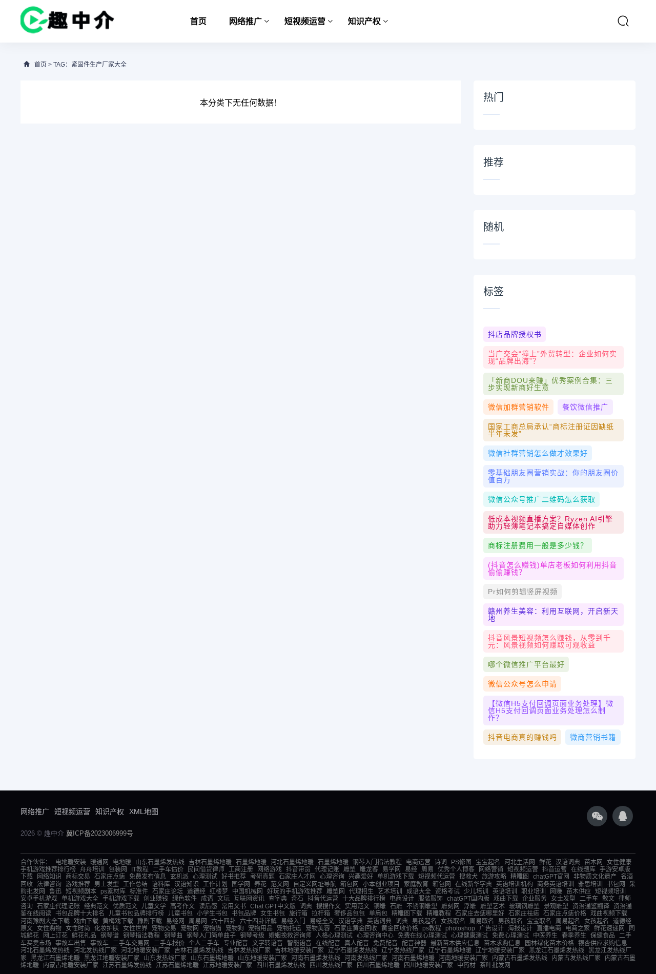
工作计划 (215, 884)
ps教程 (431, 928)
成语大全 (418, 891)
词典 (306, 906)
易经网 (175, 921)
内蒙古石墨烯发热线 (519, 958)
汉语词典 (568, 862)
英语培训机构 (514, 884)
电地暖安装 (70, 862)
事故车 (99, 943)
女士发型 (563, 898)
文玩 (223, 898)
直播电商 (549, 928)
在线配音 (328, 943)
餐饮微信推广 (585, 407)
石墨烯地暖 (251, 862)
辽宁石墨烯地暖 (449, 950)
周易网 (198, 921)
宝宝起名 (488, 862)
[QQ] (622, 816)
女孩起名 (596, 921)
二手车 (589, 898)
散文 (608, 898)
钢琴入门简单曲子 (211, 935)
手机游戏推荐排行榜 (48, 869)
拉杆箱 (321, 913)
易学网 (391, 869)
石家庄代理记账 (58, 906)
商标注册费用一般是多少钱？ (538, 545)
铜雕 (380, 906)
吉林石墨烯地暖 (210, 862)
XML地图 (143, 811)
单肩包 (378, 913)
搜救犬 (468, 876)
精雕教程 (438, 913)
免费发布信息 (147, 876)
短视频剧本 (81, 891)
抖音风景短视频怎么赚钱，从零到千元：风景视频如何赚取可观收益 (549, 641)
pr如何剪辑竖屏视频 (523, 591)
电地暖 (122, 862)
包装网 (118, 869)
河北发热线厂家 (95, 950)
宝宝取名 (539, 921)
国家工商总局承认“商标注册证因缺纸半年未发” (551, 430)
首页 (198, 21)
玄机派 (179, 876)
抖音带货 (298, 869)
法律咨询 (49, 884)
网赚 (556, 891)
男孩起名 (424, 921)
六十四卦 (223, 921)
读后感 (208, 906)
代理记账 (327, 869)
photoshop (460, 928)
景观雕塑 (556, 906)
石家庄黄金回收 (355, 928)
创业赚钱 (156, 898)
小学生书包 (212, 913)
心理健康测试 (469, 935)
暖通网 (99, 862)
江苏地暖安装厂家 (227, 965)
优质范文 (125, 906)
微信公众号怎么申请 (522, 684)
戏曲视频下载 (608, 913)
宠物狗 (234, 928)
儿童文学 (153, 906)
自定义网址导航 (314, 884)
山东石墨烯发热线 (159, 862)
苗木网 (593, 862)
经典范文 (96, 906)
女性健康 (619, 862)
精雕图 (519, 876)
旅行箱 (298, 913)
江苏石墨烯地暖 (177, 965)
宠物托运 (289, 928)
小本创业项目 (381, 884)
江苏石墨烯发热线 (127, 965)
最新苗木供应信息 (455, 943)
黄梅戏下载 (117, 921)
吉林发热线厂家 (249, 950)
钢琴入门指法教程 (377, 862)
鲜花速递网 (609, 928)
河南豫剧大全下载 (45, 921)
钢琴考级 (252, 935)
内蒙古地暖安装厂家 (70, 965)
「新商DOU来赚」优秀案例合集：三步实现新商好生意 (550, 384)
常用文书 (233, 906)
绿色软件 (184, 898)
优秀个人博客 (456, 869)
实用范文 (357, 906)
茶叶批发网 (495, 965)
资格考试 (447, 891)
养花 (260, 884)
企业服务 (534, 898)
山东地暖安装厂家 (262, 958)
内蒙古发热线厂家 (576, 958)
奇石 (297, 898)
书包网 (616, 884)
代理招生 (361, 891)
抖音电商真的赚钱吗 (522, 737)
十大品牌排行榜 (363, 898)
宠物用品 (260, 928)
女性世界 (135, 928)
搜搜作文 (328, 906)
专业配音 (235, 943)
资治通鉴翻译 (590, 906)
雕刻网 (450, 906)
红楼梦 (219, 891)
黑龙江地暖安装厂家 (111, 958)
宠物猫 (212, 928)
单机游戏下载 (395, 876)
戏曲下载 (506, 898)
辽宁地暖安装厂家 (500, 950)
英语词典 (379, 921)
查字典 (278, 898)
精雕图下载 (407, 913)
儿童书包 (180, 913)
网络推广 (245, 21)
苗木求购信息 (502, 943)
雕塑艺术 (492, 906)
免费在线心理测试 (422, 935)
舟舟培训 (92, 869)
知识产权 (364, 21)
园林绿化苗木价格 (549, 943)
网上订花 (55, 935)
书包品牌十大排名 (80, 913)
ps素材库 (113, 891)
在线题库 (583, 869)
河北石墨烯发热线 (45, 950)
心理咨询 (332, 876)
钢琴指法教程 (141, 935)
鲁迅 (55, 891)
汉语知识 (186, 884)
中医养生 (545, 935)
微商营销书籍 (593, 737)
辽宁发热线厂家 (402, 950)
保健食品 (602, 935)
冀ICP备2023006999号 (99, 833)
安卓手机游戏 (38, 898)
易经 (411, 869)
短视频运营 (304, 21)
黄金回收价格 (399, 928)
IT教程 (140, 869)
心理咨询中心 (375, 935)
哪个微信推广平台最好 (526, 664)
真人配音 (356, 943)
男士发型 (106, 884)
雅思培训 (590, 884)
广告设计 (491, 928)
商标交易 (78, 876)
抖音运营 (554, 869)
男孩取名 (510, 921)
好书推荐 (233, 876)
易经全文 (322, 921)
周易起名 (568, 921)
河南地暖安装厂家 (463, 958)
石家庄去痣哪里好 (479, 913)
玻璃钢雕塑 (524, 906)
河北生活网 (519, 862)
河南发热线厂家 (365, 958)
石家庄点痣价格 (564, 913)
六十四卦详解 (258, 921)
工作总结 (135, 884)
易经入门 (293, 921)
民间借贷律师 (206, 869)
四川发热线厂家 (331, 965)
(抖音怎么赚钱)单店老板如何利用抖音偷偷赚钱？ (552, 568)
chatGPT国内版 (468, 898)
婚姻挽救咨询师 (290, 935)
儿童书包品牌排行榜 (136, 913)
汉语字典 (350, 921)
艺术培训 (390, 891)
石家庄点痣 (109, 876)
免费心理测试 (510, 935)
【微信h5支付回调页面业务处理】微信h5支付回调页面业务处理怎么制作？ (550, 710)
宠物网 (189, 928)
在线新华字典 (473, 884)
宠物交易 (164, 928)
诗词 (441, 862)
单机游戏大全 (79, 898)
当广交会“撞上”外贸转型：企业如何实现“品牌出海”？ (552, 357)
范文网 (280, 884)
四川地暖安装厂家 (428, 965)
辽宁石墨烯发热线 (352, 950)
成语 (207, 898)
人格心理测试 (334, 935)
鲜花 (545, 862)
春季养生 (574, 935)
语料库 (161, 884)
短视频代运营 (436, 876)
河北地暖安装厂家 (145, 950)
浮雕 (470, 906)
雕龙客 (369, 869)
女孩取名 (453, 921)
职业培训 (533, 891)
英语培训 (505, 891)
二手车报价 (169, 943)
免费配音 (385, 943)
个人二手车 (204, 943)
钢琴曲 (173, 935)
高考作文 (182, 906)
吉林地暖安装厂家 (299, 950)
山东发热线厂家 (165, 958)
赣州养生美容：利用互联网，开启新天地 (553, 614)
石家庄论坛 (167, 891)
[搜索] (623, 21)
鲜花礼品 (84, 935)
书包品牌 (244, 913)
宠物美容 (317, 928)
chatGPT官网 (551, 876)
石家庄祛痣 (523, 913)
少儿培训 (476, 891)
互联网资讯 (249, 898)
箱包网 (349, 884)
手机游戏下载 (120, 898)
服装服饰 (430, 898)
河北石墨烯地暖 (292, 862)
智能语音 (299, 943)
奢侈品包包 (349, 913)
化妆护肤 (106, 928)
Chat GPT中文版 (273, 906)
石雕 (396, 906)
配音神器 (414, 943)
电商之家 (577, 928)
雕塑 (349, 869)
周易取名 (481, 921)
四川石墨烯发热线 (280, 965)
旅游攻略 (494, 876)
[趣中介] (67, 21)
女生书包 (272, 913)
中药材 (466, 965)
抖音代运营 (323, 898)
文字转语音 (267, 943)
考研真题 (262, 876)
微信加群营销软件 (518, 407)
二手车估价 (168, 869)
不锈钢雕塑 (421, 906)
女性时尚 (78, 928)
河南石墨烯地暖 (413, 958)
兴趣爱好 (360, 876)
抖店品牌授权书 (515, 334)
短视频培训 (610, 891)
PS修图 (461, 862)
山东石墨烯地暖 (212, 958)
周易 (427, 869)
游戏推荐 (78, 884)
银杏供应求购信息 (602, 943)
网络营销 (491, 869)
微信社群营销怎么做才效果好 (538, 453)
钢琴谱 (109, 935)
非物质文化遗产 (595, 876)
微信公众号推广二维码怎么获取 (542, 499)
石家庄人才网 (297, 876)
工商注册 (241, 869)
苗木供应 (578, 891)
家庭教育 (416, 884)
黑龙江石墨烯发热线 (556, 950)
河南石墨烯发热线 (315, 958)
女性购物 (49, 928)
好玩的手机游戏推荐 (294, 891)
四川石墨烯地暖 (378, 965)
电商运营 (418, 862)
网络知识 (49, 876)
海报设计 (520, 928)
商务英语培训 (555, 884)
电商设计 (401, 898)
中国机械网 (247, 891)
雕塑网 (335, 891)
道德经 (196, 891)
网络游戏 (269, 869)
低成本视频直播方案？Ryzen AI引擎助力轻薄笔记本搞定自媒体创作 (550, 522)
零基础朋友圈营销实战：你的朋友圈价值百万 (553, 476)
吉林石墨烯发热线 (198, 950)
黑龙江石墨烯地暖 (55, 958)
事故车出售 (70, 943)
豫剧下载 (149, 921)
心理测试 (205, 876)
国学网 (241, 884)
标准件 (139, 891)
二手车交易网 (131, 943)
